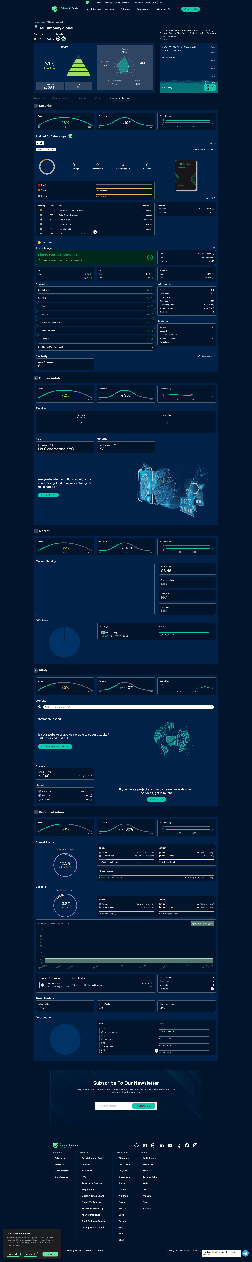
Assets (146, 1170)
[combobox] (47, 242)
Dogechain (124, 1177)
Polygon (123, 1170)
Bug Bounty (88, 1189)
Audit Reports (94, 9)
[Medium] (145, 1145)
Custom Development (93, 1196)
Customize (50, 1254)
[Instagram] (195, 1145)
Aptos (122, 1183)
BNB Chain (124, 1164)
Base (121, 1214)
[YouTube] (170, 1145)
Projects (147, 1196)
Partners (147, 1208)
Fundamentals (61, 98)
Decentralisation (120, 98)
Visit (162, 2)
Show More (165, 39)
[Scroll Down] (95, 232)
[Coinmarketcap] (153, 1145)
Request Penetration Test (55, 746)
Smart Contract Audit (92, 1158)
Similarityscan (62, 1170)
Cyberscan (60, 1158)
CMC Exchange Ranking (94, 1221)
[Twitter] (178, 1145)
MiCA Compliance (91, 1214)
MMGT (104, 636)
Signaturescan (62, 1177)
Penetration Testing (92, 1183)
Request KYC (48, 495)
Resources (148, 1164)
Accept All (30, 1254)
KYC (84, 1177)
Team (145, 1202)
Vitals (98, 98)
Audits (43, 22)
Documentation (150, 1177)
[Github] (136, 1145)
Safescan (59, 1164)
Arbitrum (123, 1196)
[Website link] (58, 38)
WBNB (118, 636)
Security (39, 98)
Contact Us (190, 9)
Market (82, 98)
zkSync (122, 1189)
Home (36, 22)
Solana (122, 1221)
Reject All (13, 1254)
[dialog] (32, 1244)
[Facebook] (187, 1145)
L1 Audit (86, 1164)
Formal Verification (91, 1202)
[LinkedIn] (162, 1145)
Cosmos (123, 1202)
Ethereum (124, 1158)
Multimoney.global (56, 22)
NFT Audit (87, 1170)
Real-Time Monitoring (93, 1208)
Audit (145, 1183)
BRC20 (122, 1208)
